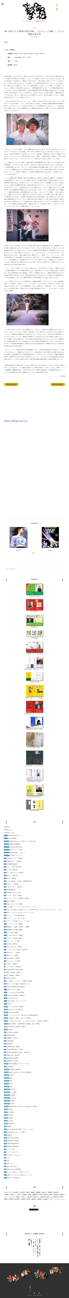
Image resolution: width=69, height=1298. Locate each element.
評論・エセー (9, 1163)
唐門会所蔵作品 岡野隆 (12, 1046)
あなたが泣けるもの (11, 998)
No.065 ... (18, 550)
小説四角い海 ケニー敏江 (12, 892)
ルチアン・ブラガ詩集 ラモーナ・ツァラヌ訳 (17, 921)
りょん (62, 1199)
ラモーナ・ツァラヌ (54, 1199)
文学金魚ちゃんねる (9, 833)
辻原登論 (8, 1029)
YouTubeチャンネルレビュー (13, 1155)
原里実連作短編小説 (10, 864)
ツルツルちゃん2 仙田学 (12, 961)
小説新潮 (9, 1095)
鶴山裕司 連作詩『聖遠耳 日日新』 (14, 969)
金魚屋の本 (7, 827)
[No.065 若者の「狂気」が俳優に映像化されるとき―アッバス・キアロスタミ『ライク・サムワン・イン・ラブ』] (19, 537)
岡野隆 (50, 1192)
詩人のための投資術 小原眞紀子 (14, 995)
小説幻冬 (9, 1103)
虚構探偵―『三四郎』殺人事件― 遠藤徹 (16, 927)
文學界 (8, 1075)
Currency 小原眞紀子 (11, 964)
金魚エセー (8, 1004)
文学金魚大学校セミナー (12, 835)
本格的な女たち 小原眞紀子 (13, 861)
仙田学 (50, 1194)
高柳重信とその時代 (10, 1038)
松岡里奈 (11, 1199)
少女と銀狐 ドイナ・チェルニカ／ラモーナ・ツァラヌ (20, 907)
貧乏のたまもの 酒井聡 (12, 989)
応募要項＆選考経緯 (12, 844)
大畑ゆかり (44, 1192)
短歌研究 (8, 1118)
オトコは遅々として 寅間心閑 (13, 872)
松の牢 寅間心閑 (10, 878)
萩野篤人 (56, 1196)
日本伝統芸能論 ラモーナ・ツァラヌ (16, 1064)
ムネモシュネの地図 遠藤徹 (13, 938)
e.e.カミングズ (8, 1192)
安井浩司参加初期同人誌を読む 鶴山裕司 (16, 1052)
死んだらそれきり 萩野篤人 (13, 1009)
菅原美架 (45, 1194)
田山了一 (24, 1196)
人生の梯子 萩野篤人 (11, 1012)
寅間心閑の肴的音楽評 (11, 1143)
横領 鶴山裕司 (9, 901)
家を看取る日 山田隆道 (12, 958)
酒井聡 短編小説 (9, 890)
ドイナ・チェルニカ (9, 1196)
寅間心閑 (43, 1196)
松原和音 (17, 1199)
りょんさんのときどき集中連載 (14, 992)
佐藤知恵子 (35, 1194)
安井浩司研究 (9, 1041)
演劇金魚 (8, 1135)
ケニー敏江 (18, 1194)
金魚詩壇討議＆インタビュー (14, 852)
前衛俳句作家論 (9, 1035)
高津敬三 (61, 1194)
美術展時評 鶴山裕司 (11, 1141)
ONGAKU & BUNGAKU (11, 1146)
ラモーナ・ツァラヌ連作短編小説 (14, 915)
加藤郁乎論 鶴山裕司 (11, 1061)
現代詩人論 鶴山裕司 (11, 1032)
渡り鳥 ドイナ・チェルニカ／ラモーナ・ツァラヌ (19, 912)
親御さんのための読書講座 (12, 1169)
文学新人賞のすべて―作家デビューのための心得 (20, 841)
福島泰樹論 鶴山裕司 (11, 1058)
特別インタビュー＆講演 (13, 850)
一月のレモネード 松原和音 (13, 887)
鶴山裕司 (30, 1196)
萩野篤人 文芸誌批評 (12, 1069)
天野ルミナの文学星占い (12, 1178)
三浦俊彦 (23, 1199)
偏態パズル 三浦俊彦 (11, 955)
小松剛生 (24, 1194)
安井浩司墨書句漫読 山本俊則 (13, 1049)
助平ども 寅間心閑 (10, 875)
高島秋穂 (56, 1194)
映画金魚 (8, 1126)
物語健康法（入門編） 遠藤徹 (13, 929)
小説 (6, 1158)
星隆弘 (6, 1199)
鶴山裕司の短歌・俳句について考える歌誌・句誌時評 (20, 1106)
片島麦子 (6, 1194)
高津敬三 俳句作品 (9, 978)
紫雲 (40, 1194)
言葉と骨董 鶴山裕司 (11, 1138)
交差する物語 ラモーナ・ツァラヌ (15, 1001)
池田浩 (28, 1192)
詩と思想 (8, 1121)
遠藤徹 (32, 1192)
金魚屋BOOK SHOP (30, 1289)
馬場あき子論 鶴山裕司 (12, 1055)
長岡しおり (49, 1196)
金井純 (12, 1194)
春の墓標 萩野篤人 (10, 944)
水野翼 (28, 1199)
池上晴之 (22, 1192)
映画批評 (34, 28)
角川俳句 (8, 1109)
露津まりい (36, 1196)
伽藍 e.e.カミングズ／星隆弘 (13, 904)
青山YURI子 (16, 1192)
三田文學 (9, 1089)
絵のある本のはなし (10, 1166)
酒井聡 (29, 1194)
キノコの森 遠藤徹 (11, 932)
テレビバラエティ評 (10, 1152)
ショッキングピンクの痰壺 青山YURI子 (16, 949)
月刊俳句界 (9, 1112)
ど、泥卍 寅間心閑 (10, 870)
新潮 (8, 1078)
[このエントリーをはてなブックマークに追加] (34, 1206)
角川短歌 (8, 1115)
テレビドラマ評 (9, 1149)
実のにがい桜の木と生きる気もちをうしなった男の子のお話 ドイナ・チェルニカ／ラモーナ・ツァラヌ (33, 910)
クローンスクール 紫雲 (12, 941)
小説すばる (10, 1098)
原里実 (61, 1196)
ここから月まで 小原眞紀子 (12, 967)
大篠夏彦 (37, 1192)
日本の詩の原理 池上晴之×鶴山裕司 (14, 987)
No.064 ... (50, 550)
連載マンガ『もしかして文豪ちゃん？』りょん (18, 1175)
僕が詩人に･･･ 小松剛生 (12, 952)
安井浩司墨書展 (10, 838)
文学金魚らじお (8, 830)
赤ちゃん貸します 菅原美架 (13, 947)
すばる (8, 1084)
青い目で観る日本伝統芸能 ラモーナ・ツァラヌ (18, 1129)
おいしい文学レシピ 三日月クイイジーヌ (17, 1172)
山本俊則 (45, 1199)
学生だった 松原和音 (11, 884)
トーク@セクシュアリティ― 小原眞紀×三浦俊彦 (18, 981)
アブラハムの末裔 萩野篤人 (14, 1006)
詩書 (6, 1161)
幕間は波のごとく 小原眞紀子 (13, 858)
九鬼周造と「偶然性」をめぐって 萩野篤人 (19, 1018)
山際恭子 (33, 1199)
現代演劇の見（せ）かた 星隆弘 (14, 1132)
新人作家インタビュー (12, 855)
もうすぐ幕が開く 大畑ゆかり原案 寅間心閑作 (18, 881)
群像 (8, 1081)
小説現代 (9, 1101)
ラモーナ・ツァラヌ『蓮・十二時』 (15, 918)
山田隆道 (39, 1199)
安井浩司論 (8, 1044)
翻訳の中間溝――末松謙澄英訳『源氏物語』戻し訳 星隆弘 (22, 1024)
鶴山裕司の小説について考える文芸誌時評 (17, 1072)
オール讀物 (10, 1092)
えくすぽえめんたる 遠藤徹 (13, 935)
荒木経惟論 (8, 1066)
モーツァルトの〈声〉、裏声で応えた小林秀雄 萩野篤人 (21, 1015)
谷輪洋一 (18, 1196)
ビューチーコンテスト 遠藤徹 (13, 924)
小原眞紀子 (56, 1192)
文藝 (8, 1086)
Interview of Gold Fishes (13, 847)
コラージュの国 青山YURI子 (13, 867)
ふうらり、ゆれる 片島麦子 (13, 895)
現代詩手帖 (9, 1123)
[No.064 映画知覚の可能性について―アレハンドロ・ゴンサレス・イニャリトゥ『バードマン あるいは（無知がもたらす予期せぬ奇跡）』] (50, 537)
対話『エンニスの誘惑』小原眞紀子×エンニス (17, 984)
